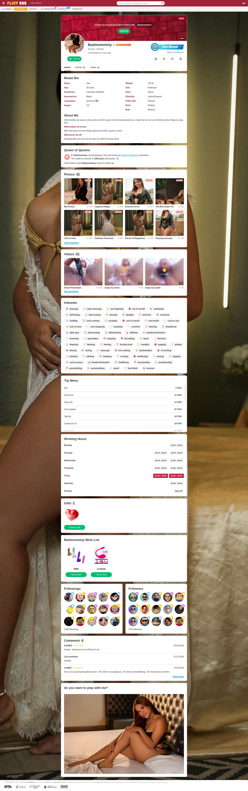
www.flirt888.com (31, 782)
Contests (62, 9)
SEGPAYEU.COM (59, 782)
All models (7, 9)
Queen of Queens (129, 155)
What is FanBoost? (175, 52)
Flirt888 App (77, 9)
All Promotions (48, 9)
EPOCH (48, 782)
